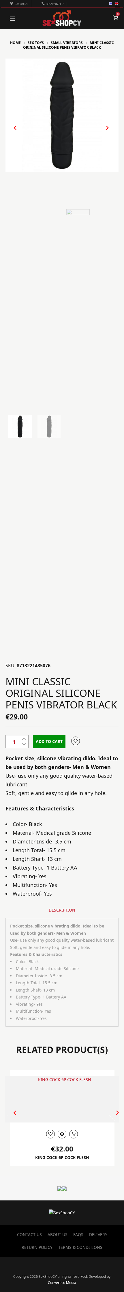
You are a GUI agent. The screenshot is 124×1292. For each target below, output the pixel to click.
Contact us (21, 4)
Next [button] (101, 132)
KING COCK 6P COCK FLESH (62, 1157)
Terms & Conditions (80, 1247)
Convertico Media (62, 1282)
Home (15, 42)
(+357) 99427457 (54, 4)
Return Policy (37, 1247)
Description (62, 910)
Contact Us (29, 1234)
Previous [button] (12, 132)
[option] (62, 115)
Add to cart (49, 741)
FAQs (78, 1234)
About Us (57, 1234)
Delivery (98, 1234)
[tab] (62, 910)
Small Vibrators (67, 42)
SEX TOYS (36, 42)
